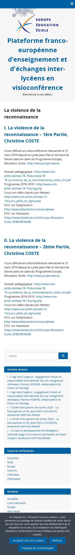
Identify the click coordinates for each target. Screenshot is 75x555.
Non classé (13, 511)
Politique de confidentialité (38, 548)
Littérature (13, 474)
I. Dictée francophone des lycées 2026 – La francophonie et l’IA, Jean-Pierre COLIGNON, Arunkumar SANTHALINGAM (32, 411)
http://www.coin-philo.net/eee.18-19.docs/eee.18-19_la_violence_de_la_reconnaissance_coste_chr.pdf (37, 176)
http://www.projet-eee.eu (43, 163)
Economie (13, 458)
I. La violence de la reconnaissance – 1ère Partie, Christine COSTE (36, 134)
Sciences (12, 470)
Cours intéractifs (16, 503)
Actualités (12, 498)
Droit (10, 462)
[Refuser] (70, 534)
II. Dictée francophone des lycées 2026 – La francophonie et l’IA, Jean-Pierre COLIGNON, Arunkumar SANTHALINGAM (33, 422)
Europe (11, 466)
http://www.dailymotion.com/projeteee (29, 209)
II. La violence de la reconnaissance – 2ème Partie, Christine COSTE (37, 246)
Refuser (57, 540)
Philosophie (13, 478)
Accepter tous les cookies (28, 540)
